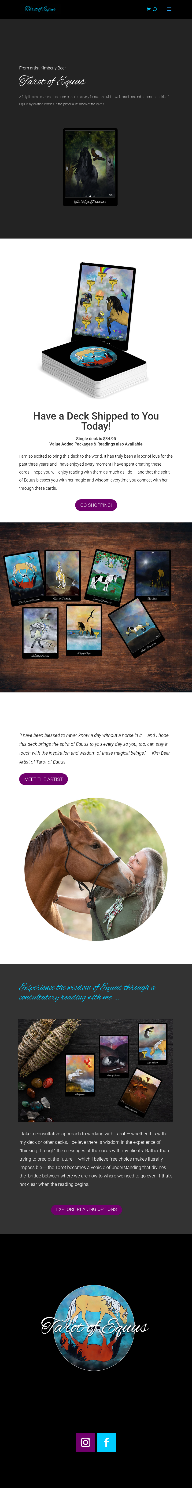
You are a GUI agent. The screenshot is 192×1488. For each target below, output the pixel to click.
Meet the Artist (43, 779)
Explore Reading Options (86, 1209)
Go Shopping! (96, 505)
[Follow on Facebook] (106, 1442)
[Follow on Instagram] (85, 1442)
